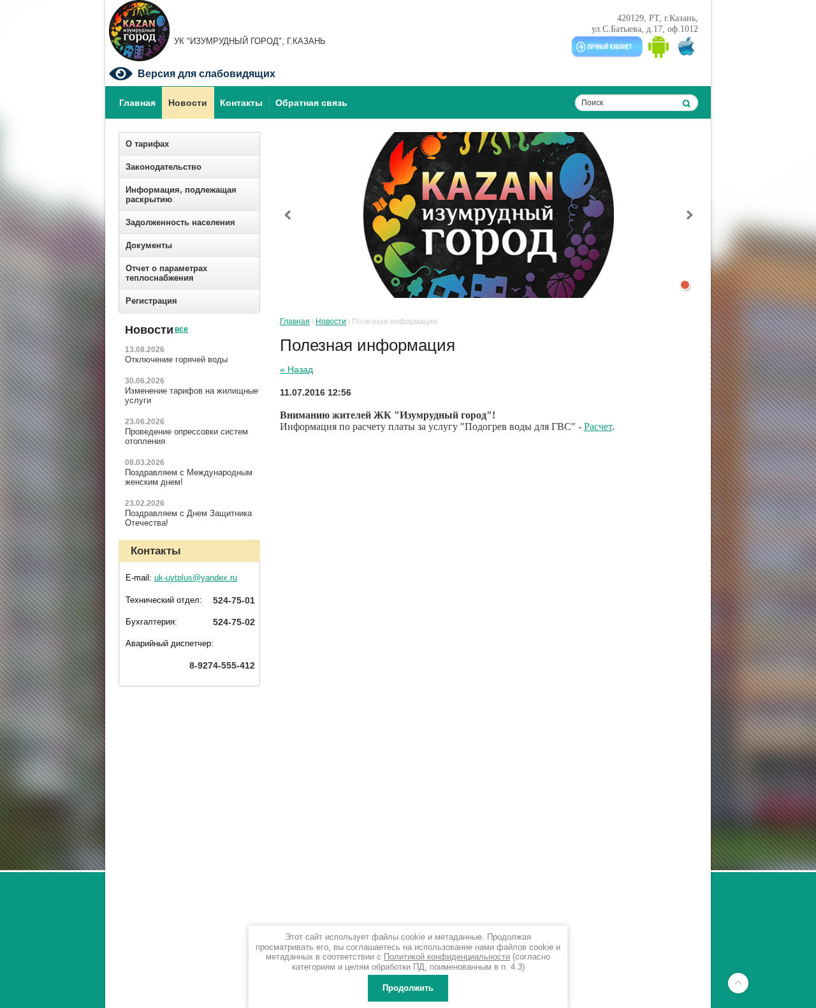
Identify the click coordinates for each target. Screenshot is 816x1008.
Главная (295, 321)
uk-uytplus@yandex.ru (195, 577)
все (181, 319)
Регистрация (151, 301)
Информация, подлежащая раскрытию (181, 194)
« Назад (296, 369)
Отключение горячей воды (176, 359)
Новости (331, 321)
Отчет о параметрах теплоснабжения (166, 273)
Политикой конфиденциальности (447, 956)
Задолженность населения (180, 222)
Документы (149, 245)
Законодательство (163, 167)
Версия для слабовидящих (206, 73)
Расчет (598, 426)
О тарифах (147, 144)
